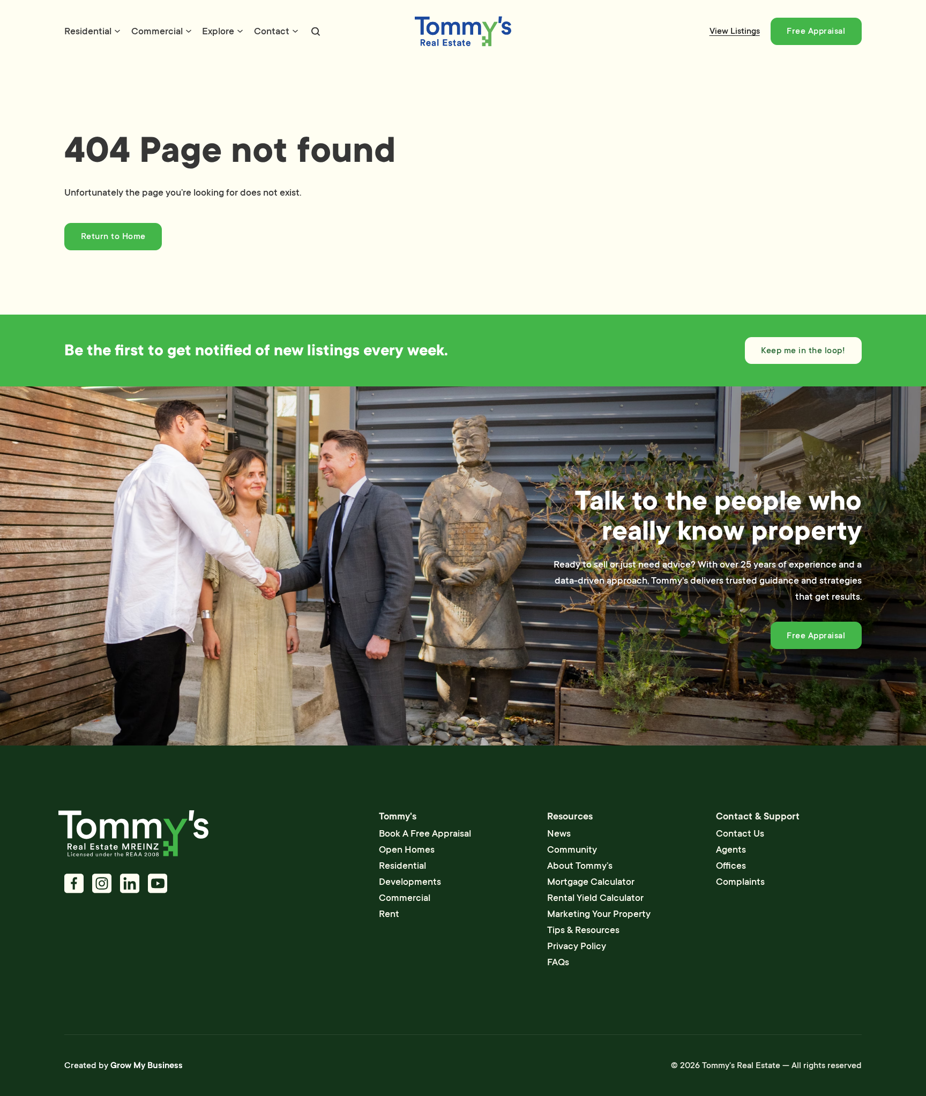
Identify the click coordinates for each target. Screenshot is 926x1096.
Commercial (157, 31)
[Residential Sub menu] (117, 31)
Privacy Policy (576, 946)
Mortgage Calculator (590, 882)
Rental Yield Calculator (595, 898)
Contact (271, 31)
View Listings (735, 31)
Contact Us (740, 833)
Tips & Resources (583, 930)
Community (572, 849)
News (559, 833)
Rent (389, 914)
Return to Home (113, 236)
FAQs (558, 962)
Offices (731, 865)
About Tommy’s (580, 865)
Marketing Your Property (599, 914)
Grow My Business (146, 1065)
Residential (87, 31)
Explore (218, 31)
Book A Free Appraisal (425, 833)
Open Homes (407, 849)
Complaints (740, 882)
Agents (731, 849)
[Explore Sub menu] (240, 31)
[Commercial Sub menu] (188, 31)
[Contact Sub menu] (295, 31)
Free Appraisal (816, 31)
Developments (410, 882)
